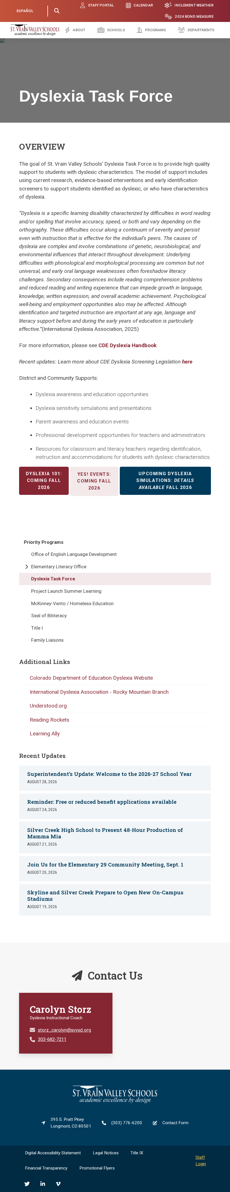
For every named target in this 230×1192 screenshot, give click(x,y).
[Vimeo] (58, 1184)
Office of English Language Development (74, 554)
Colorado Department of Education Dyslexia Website (91, 678)
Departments (201, 30)
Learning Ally (45, 733)
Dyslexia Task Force (53, 579)
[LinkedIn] (42, 1184)
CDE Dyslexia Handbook (127, 345)
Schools (116, 30)
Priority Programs (43, 542)
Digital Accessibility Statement (53, 1152)
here (187, 361)
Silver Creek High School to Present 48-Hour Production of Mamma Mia (105, 833)
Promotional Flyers (97, 1168)
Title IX (136, 1152)
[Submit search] (56, 11)
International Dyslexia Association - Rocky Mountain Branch (99, 692)
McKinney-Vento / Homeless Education (72, 603)
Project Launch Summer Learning (66, 591)
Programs (155, 30)
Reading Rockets (49, 720)
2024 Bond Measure (194, 16)
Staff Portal (101, 5)
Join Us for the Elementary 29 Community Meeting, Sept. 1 (105, 864)
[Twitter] (27, 1184)
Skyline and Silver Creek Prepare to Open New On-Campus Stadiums (105, 895)
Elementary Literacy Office (58, 566)
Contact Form (175, 1122)
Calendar (143, 5)
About (79, 30)
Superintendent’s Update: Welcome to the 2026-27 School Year (109, 773)
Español (25, 11)
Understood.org (48, 705)
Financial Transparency (46, 1168)
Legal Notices (106, 1152)
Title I (37, 628)
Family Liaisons (47, 640)
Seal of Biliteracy (49, 615)
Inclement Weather (193, 5)
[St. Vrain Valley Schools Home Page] (115, 1102)
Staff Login (201, 1161)
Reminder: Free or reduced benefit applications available (101, 801)
